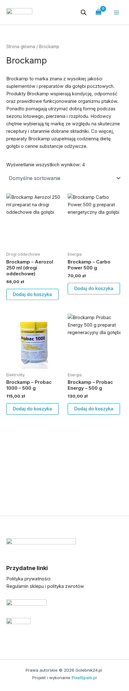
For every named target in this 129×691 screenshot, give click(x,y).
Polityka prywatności (28, 579)
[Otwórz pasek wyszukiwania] (83, 12)
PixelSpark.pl (84, 677)
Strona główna (20, 46)
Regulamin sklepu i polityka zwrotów (45, 586)
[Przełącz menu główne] (116, 12)
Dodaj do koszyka (32, 294)
